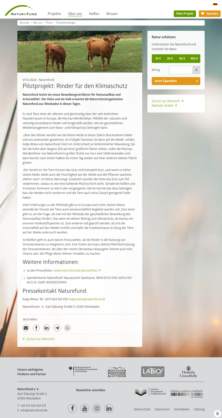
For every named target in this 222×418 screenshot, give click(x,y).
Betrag (156, 70)
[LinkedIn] (46, 328)
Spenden (212, 13)
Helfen (94, 14)
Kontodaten (182, 409)
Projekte (54, 14)
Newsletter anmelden (90, 390)
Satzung (199, 409)
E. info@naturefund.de (32, 410)
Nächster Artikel (163, 106)
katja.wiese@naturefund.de (87, 299)
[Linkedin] (109, 408)
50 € (182, 58)
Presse (49, 22)
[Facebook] (36, 328)
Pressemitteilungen (66, 22)
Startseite (24, 22)
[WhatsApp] (67, 328)
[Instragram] (96, 408)
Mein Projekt (185, 13)
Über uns (75, 14)
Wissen (111, 14)
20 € (170, 58)
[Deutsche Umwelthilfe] (188, 376)
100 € (194, 58)
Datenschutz (142, 409)
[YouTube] (84, 408)
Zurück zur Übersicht (40, 339)
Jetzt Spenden (165, 81)
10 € (158, 58)
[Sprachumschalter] (216, 4)
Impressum (162, 409)
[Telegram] (57, 328)
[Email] (26, 328)
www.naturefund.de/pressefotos (76, 270)
